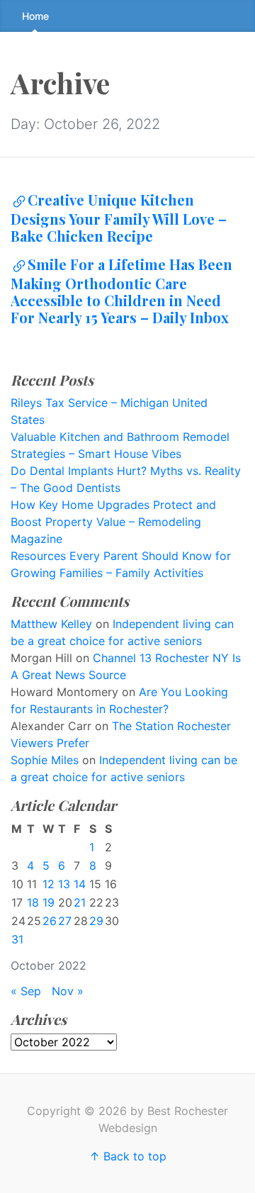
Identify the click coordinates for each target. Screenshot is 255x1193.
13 (64, 884)
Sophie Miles (45, 760)
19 (48, 902)
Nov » (68, 991)
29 (96, 921)
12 (48, 884)
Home (35, 16)
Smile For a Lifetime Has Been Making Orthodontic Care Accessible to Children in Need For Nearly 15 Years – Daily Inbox (121, 290)
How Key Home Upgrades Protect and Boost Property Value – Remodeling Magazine (113, 522)
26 (49, 921)
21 (80, 902)
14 (80, 884)
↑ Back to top (127, 1156)
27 (65, 921)
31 (17, 939)
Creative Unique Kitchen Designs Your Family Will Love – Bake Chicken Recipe (119, 217)
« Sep (26, 991)
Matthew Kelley (51, 624)
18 (33, 902)
